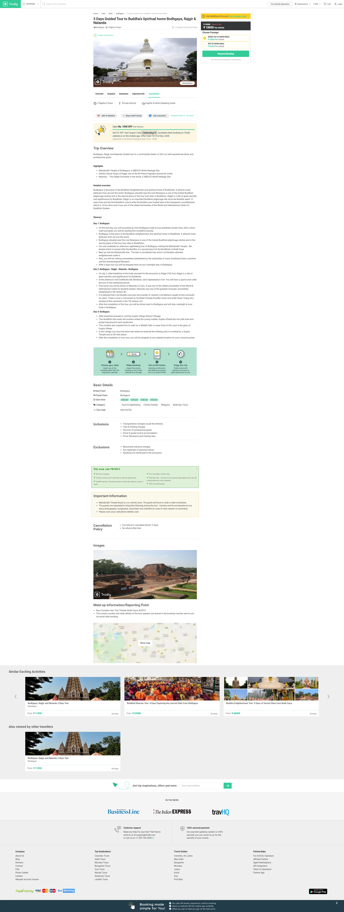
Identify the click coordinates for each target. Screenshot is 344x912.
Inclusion (111, 94)
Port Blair (178, 879)
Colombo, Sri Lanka (183, 856)
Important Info (138, 94)
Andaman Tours (102, 876)
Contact (19, 866)
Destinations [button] (302, 4)
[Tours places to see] (10, 4)
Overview (99, 94)
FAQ (17, 869)
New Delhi (179, 859)
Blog (17, 859)
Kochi (176, 872)
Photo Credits (21, 872)
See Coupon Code (237, 16)
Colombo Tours (102, 856)
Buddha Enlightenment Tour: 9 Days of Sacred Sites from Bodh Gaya (259, 703)
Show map (145, 643)
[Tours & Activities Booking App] (250, 891)
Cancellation (154, 94)
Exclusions (123, 94)
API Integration (260, 866)
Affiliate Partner (260, 859)
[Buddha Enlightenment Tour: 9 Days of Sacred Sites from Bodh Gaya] (271, 688)
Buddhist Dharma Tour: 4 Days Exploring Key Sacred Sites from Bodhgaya (162, 703)
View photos (187, 83)
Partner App (258, 872)
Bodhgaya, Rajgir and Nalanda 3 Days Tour (48, 703)
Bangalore (179, 862)
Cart (329, 4)
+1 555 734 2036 (144, 838)
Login (340, 4)
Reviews (19, 862)
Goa (176, 876)
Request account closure (27, 879)
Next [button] (181, 574)
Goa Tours (100, 869)
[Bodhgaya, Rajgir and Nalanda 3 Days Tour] (72, 688)
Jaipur (177, 869)
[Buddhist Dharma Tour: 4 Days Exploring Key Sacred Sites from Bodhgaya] (172, 688)
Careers (19, 876)
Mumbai (178, 866)
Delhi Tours (100, 859)
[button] (317, 4)
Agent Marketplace (262, 862)
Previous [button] (109, 574)
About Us (19, 856)
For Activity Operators (280, 4)
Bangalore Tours (102, 866)
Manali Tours (101, 872)
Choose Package (210, 32)
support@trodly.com (145, 835)
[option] (145, 574)
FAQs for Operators (262, 869)
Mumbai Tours (102, 862)
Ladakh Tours (101, 879)
